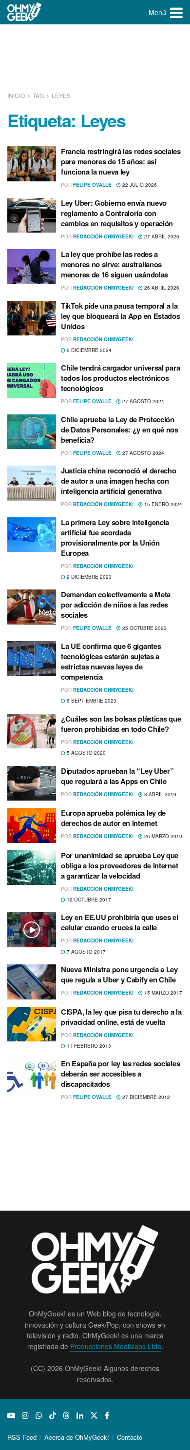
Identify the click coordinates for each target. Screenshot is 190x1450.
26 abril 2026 (161, 287)
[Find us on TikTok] (52, 1415)
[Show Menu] (176, 12)
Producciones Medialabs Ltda (115, 1346)
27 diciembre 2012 (145, 1097)
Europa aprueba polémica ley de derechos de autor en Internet (113, 817)
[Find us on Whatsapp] (39, 1415)
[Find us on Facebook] (107, 1415)
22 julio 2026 (139, 184)
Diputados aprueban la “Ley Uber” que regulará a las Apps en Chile (117, 775)
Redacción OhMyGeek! (103, 236)
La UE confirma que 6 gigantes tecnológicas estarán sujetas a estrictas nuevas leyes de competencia (111, 661)
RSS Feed (22, 1437)
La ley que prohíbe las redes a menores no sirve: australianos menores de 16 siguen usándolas (114, 264)
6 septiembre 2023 (90, 700)
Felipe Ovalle (92, 184)
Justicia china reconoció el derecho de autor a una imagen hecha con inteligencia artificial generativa (118, 480)
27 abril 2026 (161, 236)
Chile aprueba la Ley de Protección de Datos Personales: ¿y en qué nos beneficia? (119, 429)
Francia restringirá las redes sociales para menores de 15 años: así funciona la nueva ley (121, 161)
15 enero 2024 (162, 504)
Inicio (16, 95)
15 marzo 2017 (162, 992)
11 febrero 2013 (88, 1045)
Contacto (129, 1437)
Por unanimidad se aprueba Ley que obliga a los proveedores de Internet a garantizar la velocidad (119, 865)
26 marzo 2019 (162, 836)
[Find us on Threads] (66, 1415)
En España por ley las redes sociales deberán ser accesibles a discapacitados (120, 1073)
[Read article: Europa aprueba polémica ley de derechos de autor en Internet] (31, 825)
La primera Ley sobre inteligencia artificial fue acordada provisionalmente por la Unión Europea (115, 537)
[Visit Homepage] (24, 12)
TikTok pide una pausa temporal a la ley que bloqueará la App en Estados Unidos (120, 316)
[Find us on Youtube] (11, 1415)
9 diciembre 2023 (88, 576)
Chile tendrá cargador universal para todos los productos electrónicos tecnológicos (120, 377)
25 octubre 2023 (144, 628)
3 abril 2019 (159, 794)
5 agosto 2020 (85, 752)
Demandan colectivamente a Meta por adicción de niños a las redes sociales (116, 604)
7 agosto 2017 (85, 951)
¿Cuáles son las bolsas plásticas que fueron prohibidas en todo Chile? (121, 723)
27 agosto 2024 (142, 401)
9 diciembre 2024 (88, 350)
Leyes (61, 95)
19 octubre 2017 (88, 899)
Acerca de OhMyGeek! (76, 1437)
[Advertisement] (95, 58)
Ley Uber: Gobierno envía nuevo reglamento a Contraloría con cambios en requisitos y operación (117, 213)
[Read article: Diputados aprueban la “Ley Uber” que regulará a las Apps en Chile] (31, 783)
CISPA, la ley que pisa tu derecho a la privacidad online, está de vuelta (121, 1016)
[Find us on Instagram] (25, 1415)
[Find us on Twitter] (94, 1415)
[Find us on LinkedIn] (79, 1415)
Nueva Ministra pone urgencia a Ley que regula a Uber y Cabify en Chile (119, 974)
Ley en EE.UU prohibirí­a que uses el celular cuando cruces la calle (119, 922)
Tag (38, 95)
